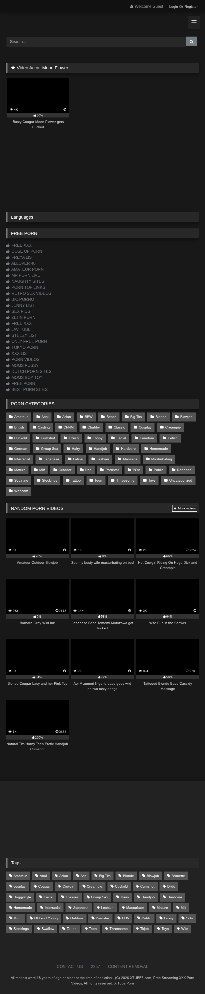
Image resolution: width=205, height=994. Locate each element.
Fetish (173, 438)
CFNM (69, 427)
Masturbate (135, 908)
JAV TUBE (20, 329)
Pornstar (112, 470)
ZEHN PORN (23, 317)
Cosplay (145, 427)
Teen (98, 480)
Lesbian (102, 459)
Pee (88, 470)
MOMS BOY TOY (26, 377)
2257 (95, 966)
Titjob (144, 929)
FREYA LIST (22, 257)
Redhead (184, 470)
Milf (42, 470)
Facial (121, 438)
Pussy (169, 918)
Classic (119, 427)
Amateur (21, 417)
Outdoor (65, 470)
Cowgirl (68, 886)
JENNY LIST (22, 305)
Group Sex (49, 449)
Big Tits (136, 417)
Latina (78, 459)
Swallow (48, 929)
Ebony (97, 438)
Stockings (49, 480)
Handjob (100, 449)
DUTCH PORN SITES (31, 371)
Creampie (173, 427)
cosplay (20, 886)
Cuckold (20, 438)
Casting (44, 427)
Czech (74, 438)
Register (191, 7)
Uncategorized (180, 480)
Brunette (178, 876)
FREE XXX (21, 245)
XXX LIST (19, 353)
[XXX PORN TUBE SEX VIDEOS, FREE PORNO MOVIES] (102, 23)
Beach (111, 417)
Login (173, 7)
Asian (66, 417)
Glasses (72, 897)
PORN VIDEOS (25, 359)
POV (136, 470)
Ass (83, 876)
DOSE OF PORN (26, 251)
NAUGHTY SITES (27, 281)
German (20, 449)
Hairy (76, 449)
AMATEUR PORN (27, 269)
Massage (130, 459)
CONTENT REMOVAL (128, 966)
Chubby (94, 427)
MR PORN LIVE (25, 275)
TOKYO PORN (24, 347)
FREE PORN (22, 383)
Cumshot (48, 438)
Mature (20, 470)
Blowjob (186, 417)
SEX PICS (20, 311)
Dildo (171, 886)
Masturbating (161, 459)
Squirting (21, 480)
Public (158, 470)
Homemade (159, 449)
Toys (152, 480)
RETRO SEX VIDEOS (30, 293)
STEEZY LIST (23, 335)
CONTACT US (70, 966)
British (19, 427)
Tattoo (76, 480)
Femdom (147, 438)
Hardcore (128, 449)
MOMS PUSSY (24, 365)
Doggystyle (22, 897)
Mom (18, 918)
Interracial (22, 459)
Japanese (51, 459)
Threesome (125, 480)
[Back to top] (189, 979)
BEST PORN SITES (29, 389)
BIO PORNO (22, 299)
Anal (45, 417)
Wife (184, 929)
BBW (88, 417)
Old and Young (46, 918)
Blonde (161, 417)
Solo (189, 918)
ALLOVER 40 (23, 263)
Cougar (44, 886)
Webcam (21, 491)
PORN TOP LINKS (27, 287)
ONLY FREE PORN (28, 341)
